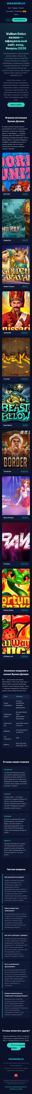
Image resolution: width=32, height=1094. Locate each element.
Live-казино (10, 11)
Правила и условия (16, 1089)
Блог (9, 8)
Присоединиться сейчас (18, 1046)
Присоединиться (19, 19)
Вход (8, 20)
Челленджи (20, 11)
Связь (16, 14)
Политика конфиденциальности (15, 1087)
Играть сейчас (16, 105)
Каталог (21, 8)
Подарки (15, 8)
